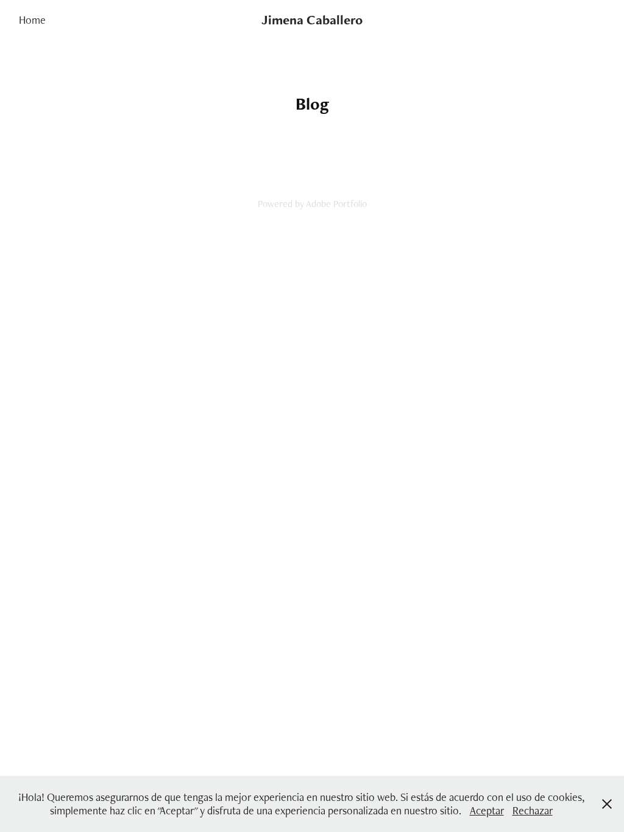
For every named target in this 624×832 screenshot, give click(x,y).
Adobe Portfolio (336, 203)
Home (32, 20)
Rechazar (532, 810)
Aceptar (487, 810)
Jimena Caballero (312, 20)
